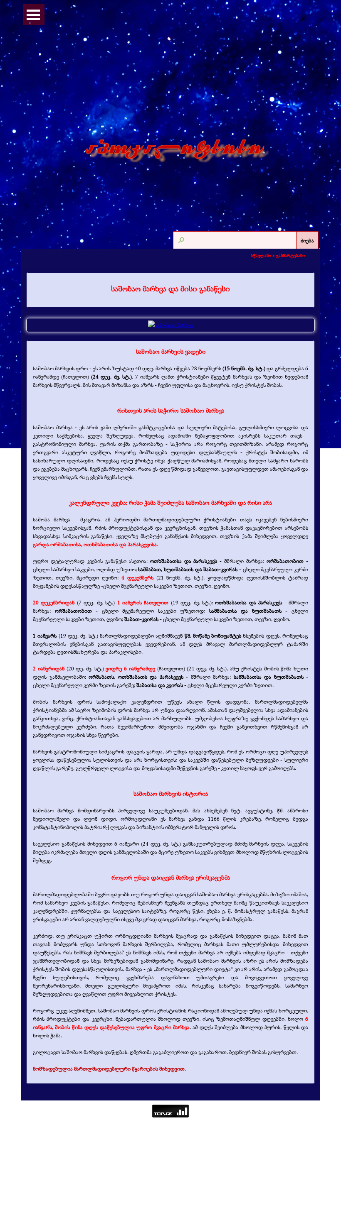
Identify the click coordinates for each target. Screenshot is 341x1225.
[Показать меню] (33, 14)
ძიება (307, 240)
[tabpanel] (170, 289)
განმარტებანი (290, 255)
